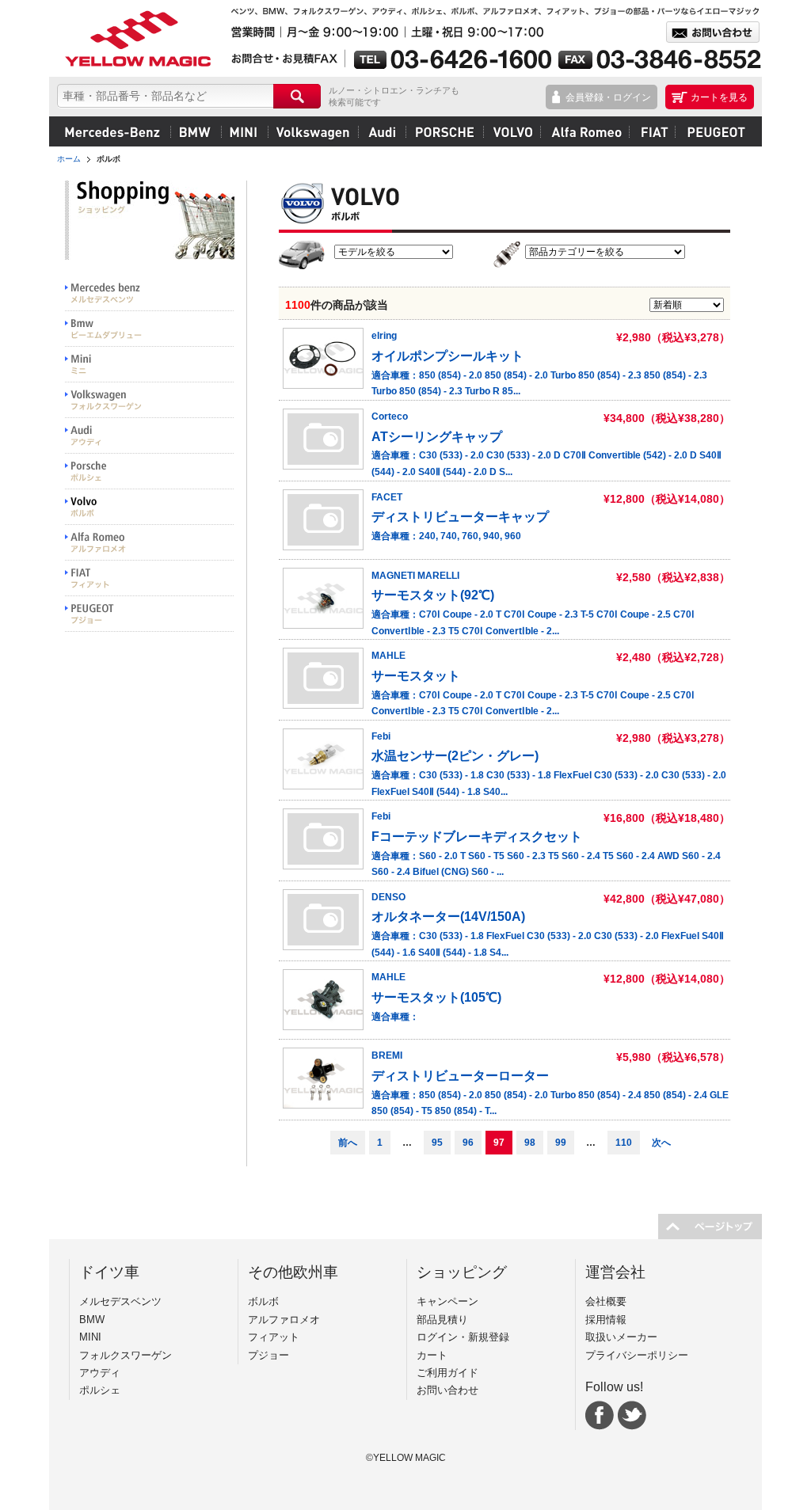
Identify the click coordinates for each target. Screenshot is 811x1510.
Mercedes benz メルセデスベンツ (149, 293)
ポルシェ (444, 131)
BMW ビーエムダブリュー (149, 329)
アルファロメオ (584, 131)
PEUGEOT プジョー (149, 614)
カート (432, 1355)
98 (529, 1142)
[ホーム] (136, 38)
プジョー (714, 131)
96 (468, 1142)
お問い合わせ (447, 1390)
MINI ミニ (149, 364)
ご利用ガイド (447, 1373)
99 (560, 1142)
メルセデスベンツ (112, 131)
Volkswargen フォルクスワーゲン (149, 400)
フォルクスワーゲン (313, 131)
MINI (244, 131)
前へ (347, 1142)
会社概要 (605, 1301)
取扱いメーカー (621, 1337)
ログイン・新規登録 (463, 1337)
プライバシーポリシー (636, 1355)
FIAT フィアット (149, 578)
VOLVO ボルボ (149, 507)
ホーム (69, 158)
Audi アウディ (149, 436)
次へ (661, 1142)
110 (623, 1142)
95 (437, 1142)
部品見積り (442, 1320)
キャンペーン (447, 1301)
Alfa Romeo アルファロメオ (149, 543)
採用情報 (605, 1320)
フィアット (652, 131)
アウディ (382, 131)
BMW (195, 131)
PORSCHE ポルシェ (149, 471)
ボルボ (511, 131)
